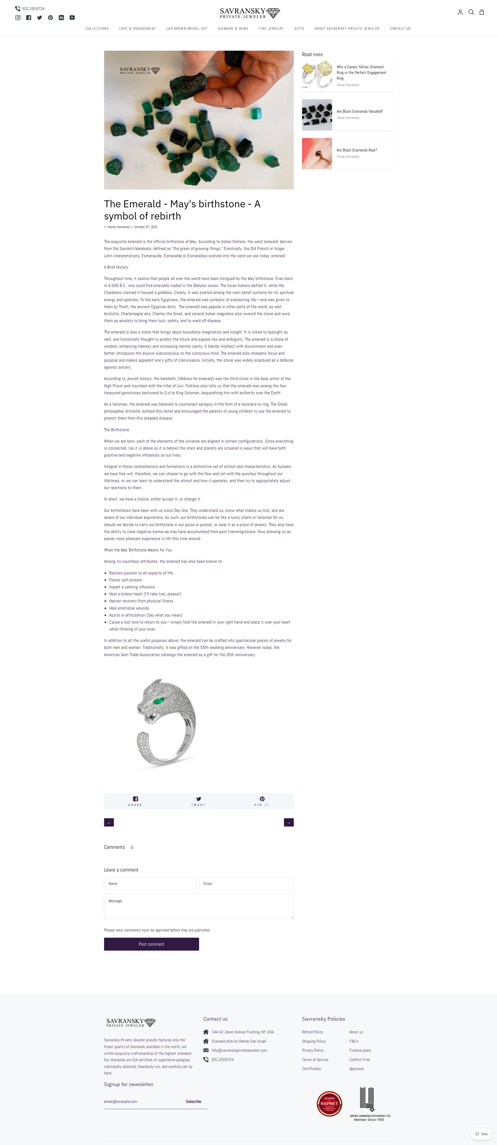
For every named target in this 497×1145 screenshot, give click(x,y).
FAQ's (353, 1041)
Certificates (311, 1068)
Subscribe (193, 1101)
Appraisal (356, 1068)
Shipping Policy (314, 1041)
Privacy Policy (313, 1050)
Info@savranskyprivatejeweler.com (239, 1050)
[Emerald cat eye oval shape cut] (166, 785)
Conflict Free (359, 1059)
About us (356, 1032)
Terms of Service (315, 1059)
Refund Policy (312, 1032)
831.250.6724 (223, 1059)
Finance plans (360, 1050)
